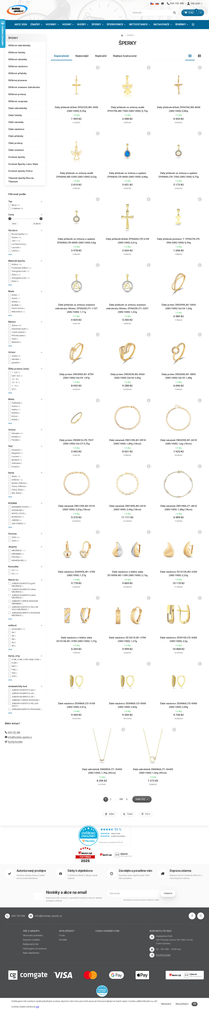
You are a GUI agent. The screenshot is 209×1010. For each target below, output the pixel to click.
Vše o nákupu (31, 931)
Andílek (16, 305)
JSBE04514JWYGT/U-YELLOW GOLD (25, 704)
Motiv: (11, 399)
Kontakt (63, 939)
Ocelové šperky (16, 157)
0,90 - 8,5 (17, 376)
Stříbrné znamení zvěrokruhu (24, 87)
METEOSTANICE (138, 24)
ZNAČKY (35, 24)
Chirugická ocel (20, 271)
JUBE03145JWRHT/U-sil (23, 693)
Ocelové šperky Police (20, 171)
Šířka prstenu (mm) (18, 368)
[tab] (190, 55)
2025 (15, 541)
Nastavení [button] (166, 1004)
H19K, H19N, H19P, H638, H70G (26, 659)
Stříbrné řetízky (16, 52)
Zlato (16, 274)
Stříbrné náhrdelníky (19, 45)
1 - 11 (15, 386)
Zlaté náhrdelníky (17, 108)
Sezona (12, 533)
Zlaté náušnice (16, 129)
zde (37, 1007)
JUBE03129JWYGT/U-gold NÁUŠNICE (23, 584)
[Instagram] (200, 915)
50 (14, 646)
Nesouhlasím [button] (182, 1004)
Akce (16, 205)
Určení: (12, 429)
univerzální (18, 629)
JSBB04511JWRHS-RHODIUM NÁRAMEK (25, 602)
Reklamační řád (30, 944)
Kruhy (16, 295)
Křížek (16, 302)
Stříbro (17, 264)
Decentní (17, 450)
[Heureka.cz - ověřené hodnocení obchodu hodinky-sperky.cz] (104, 835)
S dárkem (17, 208)
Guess (16, 237)
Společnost (67, 931)
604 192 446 (14, 732)
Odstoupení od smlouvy (35, 948)
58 (14, 639)
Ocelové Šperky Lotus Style (23, 164)
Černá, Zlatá (18, 490)
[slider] (9, 218)
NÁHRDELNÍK (19, 560)
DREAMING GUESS (21, 507)
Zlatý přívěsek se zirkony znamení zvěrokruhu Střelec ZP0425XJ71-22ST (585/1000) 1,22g (127, 308)
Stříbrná (17, 480)
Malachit (16, 342)
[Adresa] (151, 937)
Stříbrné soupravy (18, 101)
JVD (16, 241)
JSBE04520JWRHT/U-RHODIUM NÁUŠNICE (26, 614)
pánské (16, 362)
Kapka (16, 409)
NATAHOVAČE (161, 24)
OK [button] (194, 1004)
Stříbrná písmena (17, 80)
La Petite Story (19, 244)
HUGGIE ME (18, 510)
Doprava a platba (31, 939)
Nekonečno (18, 311)
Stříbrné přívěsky (17, 73)
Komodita (13, 566)
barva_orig (14, 656)
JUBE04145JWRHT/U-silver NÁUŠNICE (24, 596)
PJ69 (15, 663)
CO (15, 570)
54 (14, 632)
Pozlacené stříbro (22, 268)
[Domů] (16, 10)
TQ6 (14, 673)
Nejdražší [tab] (101, 55)
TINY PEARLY (19, 523)
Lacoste (16, 247)
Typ (10, 201)
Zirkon (16, 325)
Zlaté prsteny (15, 143)
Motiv (11, 291)
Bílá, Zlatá (17, 493)
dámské (16, 359)
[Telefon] (7, 916)
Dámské (17, 433)
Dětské (16, 437)
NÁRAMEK (18, 554)
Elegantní (17, 453)
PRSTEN (17, 557)
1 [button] (106, 800)
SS (15, 573)
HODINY (66, 24)
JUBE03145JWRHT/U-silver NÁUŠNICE (24, 590)
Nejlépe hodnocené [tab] (125, 55)
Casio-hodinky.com (107, 931)
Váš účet (195, 3)
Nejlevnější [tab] (82, 55)
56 (14, 636)
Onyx (15, 339)
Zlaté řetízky (15, 115)
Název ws (13, 579)
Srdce (16, 298)
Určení (11, 352)
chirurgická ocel (21, 278)
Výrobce (12, 230)
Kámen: (12, 321)
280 (121, 799)
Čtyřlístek (17, 403)
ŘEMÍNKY (180, 24)
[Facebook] (192, 915)
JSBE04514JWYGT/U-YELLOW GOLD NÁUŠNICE (25, 608)
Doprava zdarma (180, 871)
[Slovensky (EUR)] (157, 3)
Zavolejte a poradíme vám (135, 871)
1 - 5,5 (16, 372)
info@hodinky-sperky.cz (20, 737)
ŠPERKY (98, 25)
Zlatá (16, 476)
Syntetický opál (20, 329)
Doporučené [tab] (61, 55)
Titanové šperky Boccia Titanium (21, 180)
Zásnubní (17, 463)
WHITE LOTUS (19, 513)
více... (10, 254)
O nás (62, 935)
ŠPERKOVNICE (115, 24)
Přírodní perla (19, 335)
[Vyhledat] (174, 12)
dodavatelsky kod (17, 686)
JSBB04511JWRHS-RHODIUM (26, 700)
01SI (15, 676)
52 (14, 642)
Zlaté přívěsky (15, 136)
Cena (11, 214)
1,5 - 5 (15, 379)
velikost (12, 625)
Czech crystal (19, 332)
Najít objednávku (31, 953)
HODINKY (51, 24)
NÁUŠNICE (18, 550)
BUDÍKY (81, 24)
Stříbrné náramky (17, 59)
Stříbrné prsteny (17, 94)
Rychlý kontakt (15, 741)
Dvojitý (16, 466)
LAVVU (16, 251)
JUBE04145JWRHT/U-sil (23, 697)
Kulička (16, 413)
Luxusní (17, 456)
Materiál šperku (16, 261)
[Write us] (151, 955)
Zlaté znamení (16, 150)
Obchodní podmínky (33, 935)
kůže (15, 281)
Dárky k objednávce (80, 871)
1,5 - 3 (16, 382)
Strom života (18, 308)
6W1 (15, 666)
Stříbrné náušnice (18, 66)
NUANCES (18, 517)
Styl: (10, 446)
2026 (16, 537)
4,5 (14, 389)
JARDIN (17, 520)
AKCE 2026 (21, 24)
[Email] (162, 3)
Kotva (15, 416)
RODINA (12, 503)
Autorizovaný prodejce (31, 871)
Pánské (16, 440)
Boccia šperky (20, 234)
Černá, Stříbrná (19, 486)
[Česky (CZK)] (152, 3)
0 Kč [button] (193, 13)
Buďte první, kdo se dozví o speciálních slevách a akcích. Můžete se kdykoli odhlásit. (74, 899)
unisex (16, 356)
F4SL (15, 669)
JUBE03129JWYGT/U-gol (24, 690)
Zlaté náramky (16, 122)
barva (11, 472)
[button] (200, 12)
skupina (12, 546)
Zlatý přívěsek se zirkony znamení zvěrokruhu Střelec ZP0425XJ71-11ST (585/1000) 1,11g (76, 308)
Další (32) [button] (140, 799)
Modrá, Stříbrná (20, 483)
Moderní (17, 460)
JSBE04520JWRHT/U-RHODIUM (27, 709)
